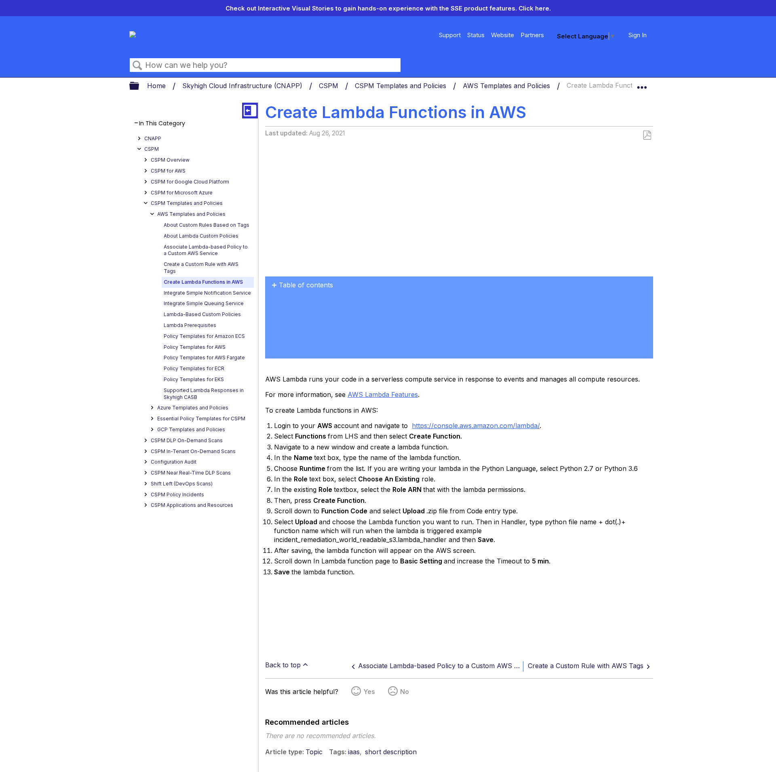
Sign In (637, 35)
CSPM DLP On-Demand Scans (187, 440)
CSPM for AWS (168, 171)
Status (476, 35)
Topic (314, 752)
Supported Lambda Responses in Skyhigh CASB (204, 393)
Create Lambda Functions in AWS (203, 282)
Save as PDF (647, 135)
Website (502, 35)
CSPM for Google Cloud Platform (190, 182)
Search (137, 65)
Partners (532, 35)
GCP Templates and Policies (191, 429)
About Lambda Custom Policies (201, 236)
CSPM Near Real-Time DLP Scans (191, 473)
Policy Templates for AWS (195, 347)
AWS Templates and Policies (507, 86)
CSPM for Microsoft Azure (182, 193)
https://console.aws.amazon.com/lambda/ (476, 426)
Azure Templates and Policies (192, 408)
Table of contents (306, 285)
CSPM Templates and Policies (401, 86)
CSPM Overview (170, 160)
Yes (369, 692)
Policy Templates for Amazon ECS (204, 336)
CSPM (329, 86)
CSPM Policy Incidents (177, 494)
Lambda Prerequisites (190, 325)
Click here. (535, 8)
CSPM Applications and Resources (192, 505)
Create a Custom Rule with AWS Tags (201, 267)
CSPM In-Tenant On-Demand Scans (193, 451)
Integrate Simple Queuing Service (204, 304)
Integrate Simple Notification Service (207, 293)
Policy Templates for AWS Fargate (204, 358)
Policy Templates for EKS (194, 379)
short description (391, 752)
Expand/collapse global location (642, 84)
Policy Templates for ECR (194, 368)
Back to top (283, 665)
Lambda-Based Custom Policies (202, 314)
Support (450, 35)
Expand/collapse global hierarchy (139, 86)
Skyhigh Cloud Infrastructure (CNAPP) (243, 86)
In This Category (162, 123)
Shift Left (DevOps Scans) (182, 484)
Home (157, 86)
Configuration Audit (173, 462)
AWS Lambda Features (383, 394)
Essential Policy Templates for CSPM (201, 419)
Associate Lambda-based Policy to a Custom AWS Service (206, 250)
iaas (354, 752)
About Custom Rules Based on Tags (206, 225)
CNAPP (152, 138)
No (404, 692)
